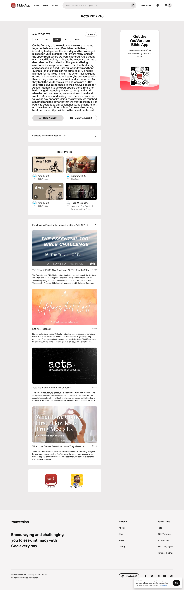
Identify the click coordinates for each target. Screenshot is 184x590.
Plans (45, 5)
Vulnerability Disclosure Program (24, 578)
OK (176, 583)
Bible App (51, 487)
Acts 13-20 (46, 175)
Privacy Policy (34, 574)
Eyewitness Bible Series (81, 209)
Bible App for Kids (77, 487)
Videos (55, 5)
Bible (36, 5)
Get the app (146, 5)
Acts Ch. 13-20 (81, 175)
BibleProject (43, 179)
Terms (44, 574)
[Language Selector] (157, 5)
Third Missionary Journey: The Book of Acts (82, 204)
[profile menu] (168, 5)
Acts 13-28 (46, 202)
